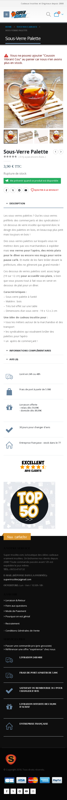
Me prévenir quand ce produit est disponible (34, 180)
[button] (6, 14)
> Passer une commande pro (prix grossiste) (27, 645)
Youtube (26, 791)
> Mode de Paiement (15, 611)
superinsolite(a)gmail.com (17, 579)
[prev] (55, 151)
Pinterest (19, 190)
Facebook (6, 190)
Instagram (33, 791)
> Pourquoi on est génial (17, 616)
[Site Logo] (20, 14)
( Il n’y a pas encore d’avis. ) (32, 156)
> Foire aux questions (15, 605)
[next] (60, 151)
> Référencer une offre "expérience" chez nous (29, 649)
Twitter (13, 190)
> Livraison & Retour (14, 600)
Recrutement (12, 623)
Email (26, 190)
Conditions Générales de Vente (22, 630)
